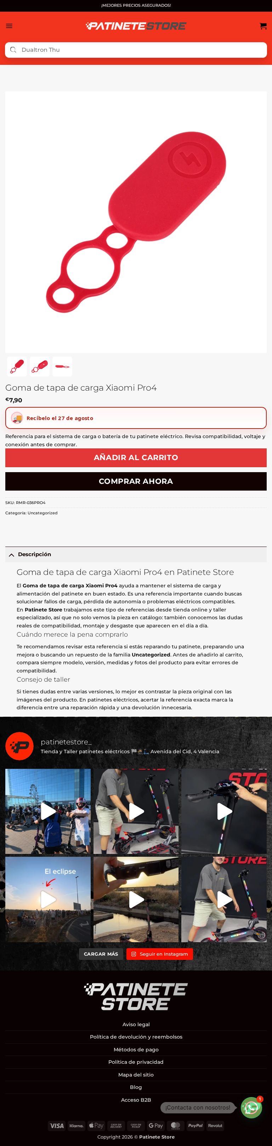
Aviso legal (136, 1024)
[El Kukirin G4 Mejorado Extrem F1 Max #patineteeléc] (224, 899)
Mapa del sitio (136, 1075)
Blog (136, 1087)
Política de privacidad (136, 1062)
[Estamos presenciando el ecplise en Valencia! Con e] (136, 899)
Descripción (34, 554)
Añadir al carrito (136, 457)
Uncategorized (43, 512)
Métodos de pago (136, 1049)
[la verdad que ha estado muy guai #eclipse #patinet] (48, 899)
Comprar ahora (136, 481)
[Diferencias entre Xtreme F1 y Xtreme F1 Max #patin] (136, 811)
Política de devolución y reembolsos (136, 1037)
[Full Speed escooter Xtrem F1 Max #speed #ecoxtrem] (224, 811)
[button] (9, 26)
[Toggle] (11, 554)
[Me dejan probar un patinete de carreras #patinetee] (48, 811)
